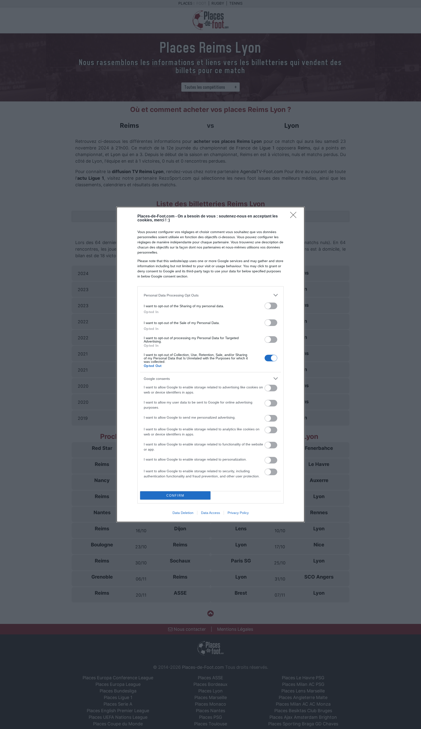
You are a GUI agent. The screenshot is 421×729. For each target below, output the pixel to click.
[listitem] (210, 295)
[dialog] (210, 364)
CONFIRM (175, 495)
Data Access (210, 513)
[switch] (271, 306)
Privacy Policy (238, 513)
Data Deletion (182, 513)
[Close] (294, 216)
